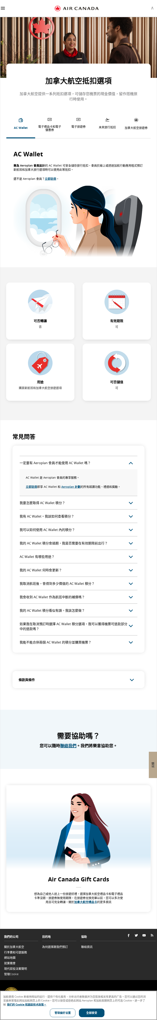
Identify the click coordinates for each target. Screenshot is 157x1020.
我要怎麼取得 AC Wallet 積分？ (42, 503)
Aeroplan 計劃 (71, 487)
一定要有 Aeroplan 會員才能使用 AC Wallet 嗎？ (55, 463)
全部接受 (91, 1012)
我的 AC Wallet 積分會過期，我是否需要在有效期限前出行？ (64, 543)
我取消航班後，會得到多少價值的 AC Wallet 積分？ (57, 583)
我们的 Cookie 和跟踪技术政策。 (26, 1004)
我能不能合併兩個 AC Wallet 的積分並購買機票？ (55, 642)
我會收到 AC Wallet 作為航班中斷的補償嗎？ (52, 597)
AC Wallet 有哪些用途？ (37, 556)
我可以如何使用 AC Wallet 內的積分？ (47, 530)
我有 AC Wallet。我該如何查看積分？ (47, 516)
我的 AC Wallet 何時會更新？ (41, 570)
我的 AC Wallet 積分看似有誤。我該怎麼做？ (52, 610)
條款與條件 (27, 680)
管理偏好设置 (63, 1012)
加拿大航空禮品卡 (85, 902)
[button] (2, 8)
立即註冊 (50, 179)
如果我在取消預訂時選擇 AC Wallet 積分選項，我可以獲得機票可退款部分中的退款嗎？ (73, 626)
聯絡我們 (68, 745)
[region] (78, 1005)
